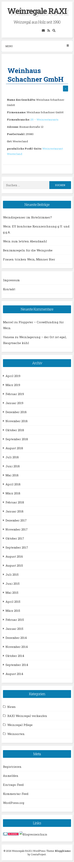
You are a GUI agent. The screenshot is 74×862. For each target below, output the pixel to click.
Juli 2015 (12, 574)
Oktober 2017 (15, 538)
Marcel (8, 322)
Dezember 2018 (16, 412)
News (11, 707)
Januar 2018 (14, 511)
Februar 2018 (15, 502)
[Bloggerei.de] (11, 834)
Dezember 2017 (16, 520)
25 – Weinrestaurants (44, 119)
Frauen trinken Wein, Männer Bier (29, 259)
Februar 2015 (15, 620)
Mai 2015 (12, 592)
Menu (9, 46)
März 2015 (13, 611)
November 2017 (17, 529)
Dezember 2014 (16, 638)
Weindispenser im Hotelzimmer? (27, 217)
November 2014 (17, 647)
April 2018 (13, 484)
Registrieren (12, 767)
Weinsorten (16, 734)
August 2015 (14, 565)
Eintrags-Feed (13, 785)
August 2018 (14, 448)
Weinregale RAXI (37, 11)
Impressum (11, 280)
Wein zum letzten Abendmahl (25, 241)
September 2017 (17, 547)
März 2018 (13, 493)
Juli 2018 (12, 457)
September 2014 (17, 665)
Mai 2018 (12, 475)
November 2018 (17, 421)
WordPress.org (13, 803)
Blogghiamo (63, 850)
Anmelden (10, 776)
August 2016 (14, 556)
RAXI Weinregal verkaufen (27, 716)
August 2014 (14, 674)
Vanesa (8, 337)
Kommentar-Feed (15, 794)
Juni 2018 (13, 466)
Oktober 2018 (15, 430)
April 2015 (13, 602)
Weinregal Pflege (20, 725)
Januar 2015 (14, 629)
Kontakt (9, 289)
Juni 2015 (13, 583)
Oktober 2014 (15, 656)
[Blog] (33, 834)
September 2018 (17, 439)
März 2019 (13, 385)
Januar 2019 (14, 403)
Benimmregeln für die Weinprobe (27, 250)
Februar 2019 (15, 394)
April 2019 (13, 376)
